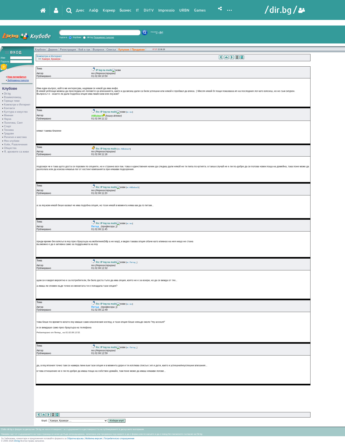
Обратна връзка (75, 438)
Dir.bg (7, 93)
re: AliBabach (124, 149)
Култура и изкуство (16, 111)
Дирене (53, 49)
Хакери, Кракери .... (52, 59)
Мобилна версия (93, 438)
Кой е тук (84, 49)
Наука (7, 118)
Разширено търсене (104, 37)
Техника (9, 129)
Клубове (40, 49)
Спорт (7, 126)
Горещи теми (12, 100)
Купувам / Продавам (131, 49)
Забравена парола (18, 80)
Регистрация (68, 49)
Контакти (9, 108)
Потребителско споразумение (119, 438)
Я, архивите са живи (16, 151)
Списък (111, 49)
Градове (9, 133)
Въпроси (98, 49)
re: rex (129, 112)
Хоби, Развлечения (15, 144)
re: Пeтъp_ (132, 262)
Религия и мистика (15, 137)
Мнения (8, 115)
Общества (10, 148)
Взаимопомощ (12, 97)
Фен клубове (11, 140)
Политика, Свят (13, 122)
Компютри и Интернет (17, 104)
